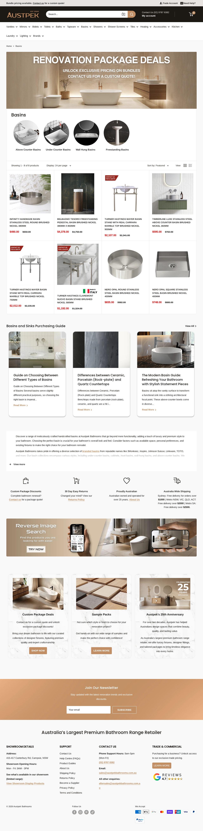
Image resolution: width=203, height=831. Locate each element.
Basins (84, 26)
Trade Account (170, 3)
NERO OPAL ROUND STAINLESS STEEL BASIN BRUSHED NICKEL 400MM (122, 293)
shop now (38, 650)
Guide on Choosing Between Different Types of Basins (35, 377)
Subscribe (124, 710)
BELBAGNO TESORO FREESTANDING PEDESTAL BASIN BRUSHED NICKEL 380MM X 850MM (77, 222)
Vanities (10, 26)
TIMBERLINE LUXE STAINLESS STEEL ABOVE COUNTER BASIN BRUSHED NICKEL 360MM (172, 222)
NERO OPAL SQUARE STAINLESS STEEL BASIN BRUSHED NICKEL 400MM (170, 293)
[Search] (132, 14)
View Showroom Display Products (25, 783)
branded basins (90, 451)
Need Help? (189, 3)
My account (148, 15)
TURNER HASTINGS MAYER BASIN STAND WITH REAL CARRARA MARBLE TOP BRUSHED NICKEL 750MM (28, 294)
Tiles (132, 26)
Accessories (160, 26)
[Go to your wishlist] (182, 14)
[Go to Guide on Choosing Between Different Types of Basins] (37, 350)
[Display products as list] (190, 165)
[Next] (193, 376)
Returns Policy (76, 499)
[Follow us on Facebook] (74, 812)
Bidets (35, 26)
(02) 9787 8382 (107, 762)
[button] (193, 14)
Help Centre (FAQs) (70, 758)
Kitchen (176, 26)
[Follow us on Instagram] (80, 812)
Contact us (15, 499)
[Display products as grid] (185, 165)
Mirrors (23, 26)
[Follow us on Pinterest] (86, 812)
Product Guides (68, 763)
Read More (19, 405)
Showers (98, 26)
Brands (37, 35)
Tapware (71, 26)
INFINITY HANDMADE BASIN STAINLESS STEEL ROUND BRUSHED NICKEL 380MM (29, 222)
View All (190, 326)
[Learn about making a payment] (165, 816)
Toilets (47, 26)
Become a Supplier (69, 783)
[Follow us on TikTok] (92, 812)
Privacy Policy (67, 787)
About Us (134, 499)
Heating (144, 26)
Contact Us (65, 753)
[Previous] (9, 376)
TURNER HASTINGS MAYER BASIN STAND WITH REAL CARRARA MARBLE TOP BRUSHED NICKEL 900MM (123, 224)
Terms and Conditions (71, 792)
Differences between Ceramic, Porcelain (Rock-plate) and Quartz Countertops (101, 379)
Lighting (24, 35)
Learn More (162, 765)
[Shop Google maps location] (168, 774)
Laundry (10, 35)
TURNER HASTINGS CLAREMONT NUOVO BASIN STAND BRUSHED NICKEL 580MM (75, 299)
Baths (59, 26)
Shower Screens (116, 26)
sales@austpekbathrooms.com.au (118, 772)
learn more (101, 650)
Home (9, 46)
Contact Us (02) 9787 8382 (155, 12)
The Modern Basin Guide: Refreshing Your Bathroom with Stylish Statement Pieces (165, 379)
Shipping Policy (67, 773)
